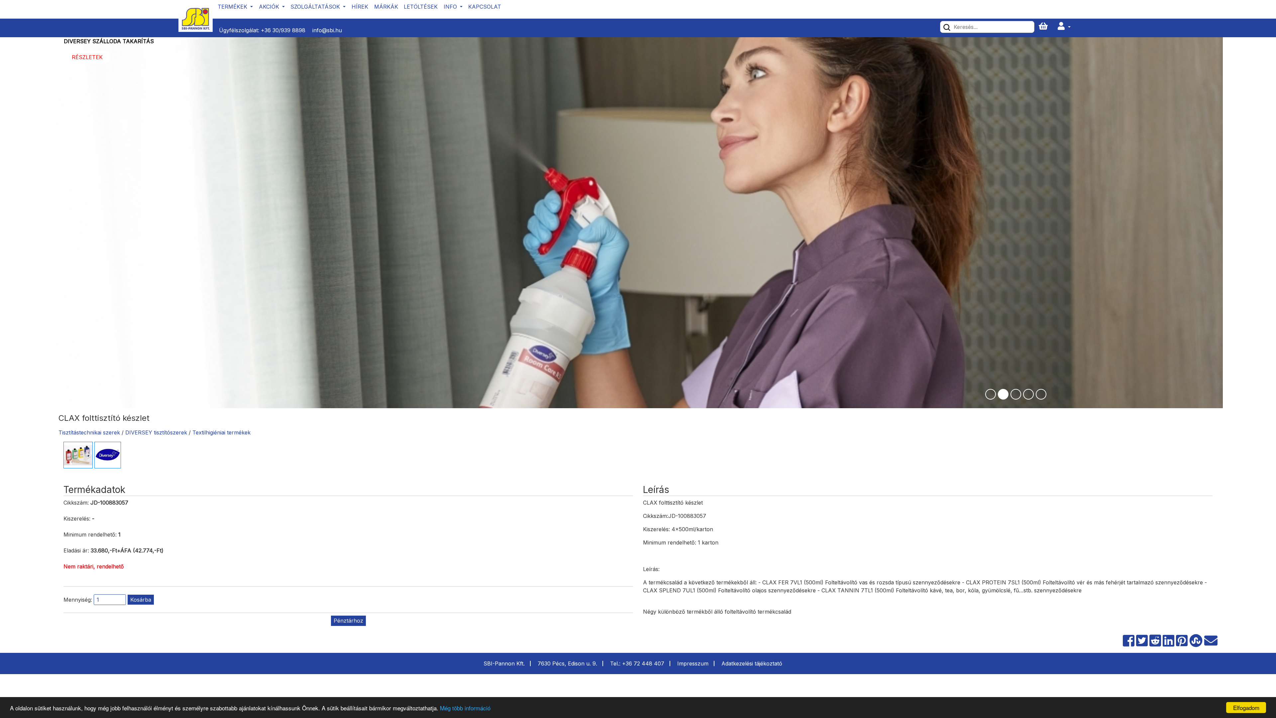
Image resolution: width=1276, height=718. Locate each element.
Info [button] (451, 6)
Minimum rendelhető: (90, 534)
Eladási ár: (76, 550)
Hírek (360, 6)
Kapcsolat (484, 6)
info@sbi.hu (327, 30)
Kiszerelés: (76, 518)
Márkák (386, 6)
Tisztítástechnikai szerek (89, 432)
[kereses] (947, 27)
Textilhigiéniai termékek (221, 432)
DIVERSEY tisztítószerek (156, 432)
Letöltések (421, 6)
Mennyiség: (77, 599)
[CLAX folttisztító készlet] (78, 454)
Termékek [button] (233, 6)
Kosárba (140, 599)
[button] (1064, 26)
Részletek (583, 44)
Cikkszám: (76, 502)
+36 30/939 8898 (283, 30)
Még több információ (465, 708)
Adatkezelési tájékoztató (751, 663)
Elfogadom (1246, 707)
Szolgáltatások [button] (316, 6)
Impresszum (692, 663)
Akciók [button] (270, 6)
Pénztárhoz (348, 620)
